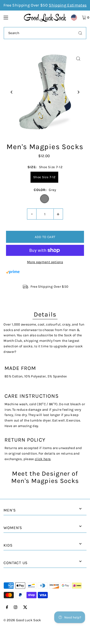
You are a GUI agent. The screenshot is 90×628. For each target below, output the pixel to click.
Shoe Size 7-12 (44, 177)
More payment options (45, 262)
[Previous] (11, 92)
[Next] (78, 92)
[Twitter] (25, 607)
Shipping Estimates (67, 5)
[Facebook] (7, 607)
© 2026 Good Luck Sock (22, 620)
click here (42, 459)
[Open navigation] (11, 17)
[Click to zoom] (78, 58)
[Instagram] (15, 607)
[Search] (80, 33)
